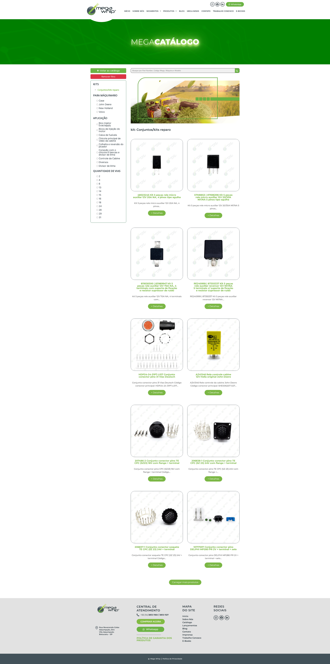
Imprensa (187, 635)
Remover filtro (108, 76)
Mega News (193, 11)
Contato (206, 11)
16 (100, 199)
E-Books (240, 11)
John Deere (105, 104)
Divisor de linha (107, 166)
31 (100, 217)
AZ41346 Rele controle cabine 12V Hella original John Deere (213, 375)
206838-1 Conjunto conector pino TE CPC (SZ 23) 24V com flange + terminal (213, 462)
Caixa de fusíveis (108, 135)
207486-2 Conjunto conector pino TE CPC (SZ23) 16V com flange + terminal (156, 462)
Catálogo (187, 622)
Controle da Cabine (109, 158)
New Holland (106, 108)
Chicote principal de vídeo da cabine (110, 139)
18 (100, 202)
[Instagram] (212, 4)
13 (100, 187)
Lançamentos (189, 625)
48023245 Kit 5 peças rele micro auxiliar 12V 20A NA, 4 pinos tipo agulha (157, 196)
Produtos (168, 11)
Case (101, 101)
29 (100, 214)
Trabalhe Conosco (223, 11)
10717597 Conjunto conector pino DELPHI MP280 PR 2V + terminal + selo (213, 548)
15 (100, 195)
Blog (182, 11)
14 (100, 191)
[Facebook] (217, 4)
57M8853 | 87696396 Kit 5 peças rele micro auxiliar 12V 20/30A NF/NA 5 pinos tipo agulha (213, 197)
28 (100, 210)
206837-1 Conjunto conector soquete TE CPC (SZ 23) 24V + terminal (157, 548)
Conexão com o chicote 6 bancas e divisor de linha (109, 152)
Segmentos (152, 11)
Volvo (102, 112)
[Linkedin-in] (222, 4)
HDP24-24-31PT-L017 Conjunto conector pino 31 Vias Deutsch (157, 375)
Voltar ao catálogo (109, 70)
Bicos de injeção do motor (109, 130)
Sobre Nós (138, 11)
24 (100, 206)
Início (127, 11)
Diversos (103, 162)
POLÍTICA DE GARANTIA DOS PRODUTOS (154, 639)
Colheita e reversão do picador (111, 145)
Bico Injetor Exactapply (105, 124)
